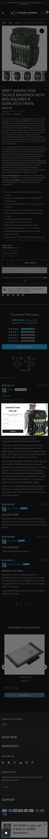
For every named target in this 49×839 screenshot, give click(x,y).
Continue (12, 431)
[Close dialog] (46, 405)
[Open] (6, 833)
